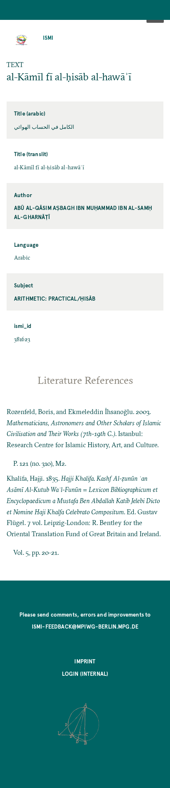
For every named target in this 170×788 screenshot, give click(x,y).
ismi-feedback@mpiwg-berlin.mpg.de (85, 626)
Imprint (84, 661)
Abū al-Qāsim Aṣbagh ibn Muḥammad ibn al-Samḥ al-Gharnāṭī (83, 212)
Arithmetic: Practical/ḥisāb (54, 298)
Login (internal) (85, 673)
